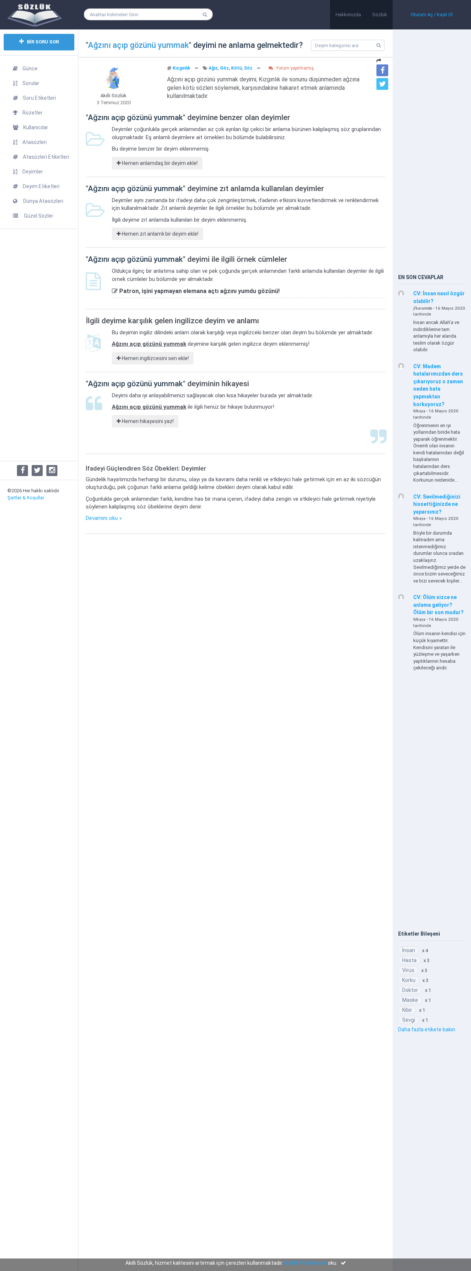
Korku (408, 980)
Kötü (236, 68)
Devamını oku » (104, 518)
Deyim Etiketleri (41, 186)
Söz (248, 68)
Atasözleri (34, 142)
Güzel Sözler (38, 216)
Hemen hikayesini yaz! (147, 421)
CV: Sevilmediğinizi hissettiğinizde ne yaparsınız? (436, 504)
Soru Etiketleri (39, 98)
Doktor (410, 990)
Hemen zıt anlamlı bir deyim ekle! (159, 234)
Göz (224, 68)
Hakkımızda (348, 14)
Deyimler (32, 172)
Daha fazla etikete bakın (426, 1029)
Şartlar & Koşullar (25, 497)
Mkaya (419, 411)
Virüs (408, 970)
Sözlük (379, 14)
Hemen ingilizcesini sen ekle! (155, 358)
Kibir (407, 1010)
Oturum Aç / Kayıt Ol (432, 14)
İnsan (408, 950)
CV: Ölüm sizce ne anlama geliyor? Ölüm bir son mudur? (438, 604)
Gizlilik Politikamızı (305, 1263)
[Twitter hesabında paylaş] (382, 84)
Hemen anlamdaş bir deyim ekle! (159, 163)
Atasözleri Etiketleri (46, 157)
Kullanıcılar (35, 127)
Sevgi (408, 1020)
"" (138, 45)
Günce (30, 68)
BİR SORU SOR (42, 42)
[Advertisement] (39, 345)
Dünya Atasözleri (42, 201)
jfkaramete (422, 308)
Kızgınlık (181, 68)
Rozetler (32, 113)
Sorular (30, 83)
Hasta (409, 960)
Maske (410, 1000)
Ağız (213, 68)
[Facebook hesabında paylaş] (382, 70)
